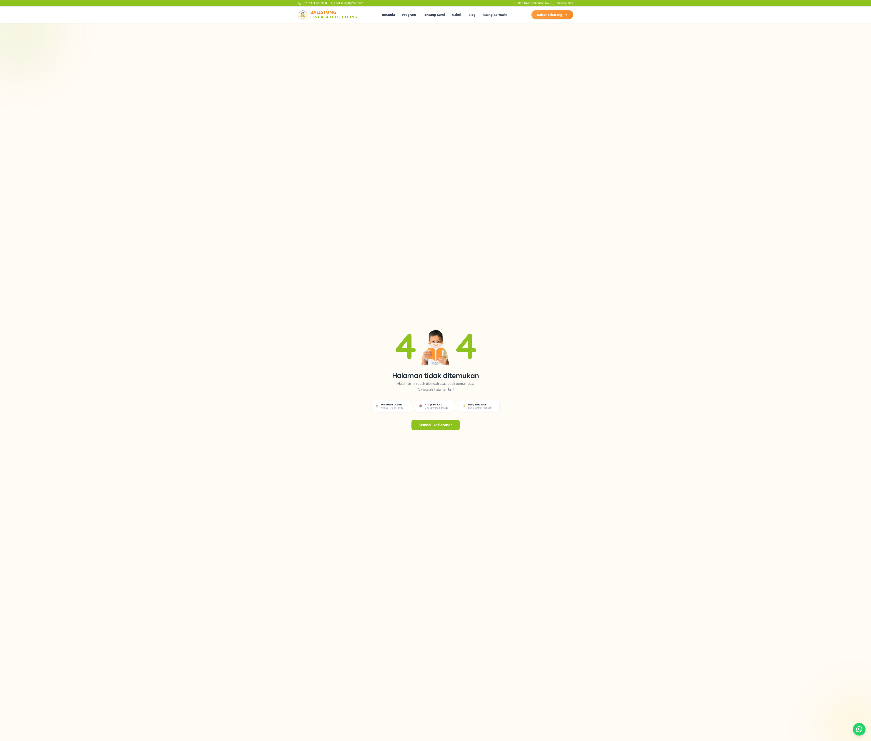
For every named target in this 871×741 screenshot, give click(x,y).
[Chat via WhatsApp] (859, 729)
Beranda (388, 14)
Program (409, 14)
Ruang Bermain (495, 14)
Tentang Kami (434, 14)
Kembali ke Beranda (436, 425)
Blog (471, 14)
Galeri (456, 14)
